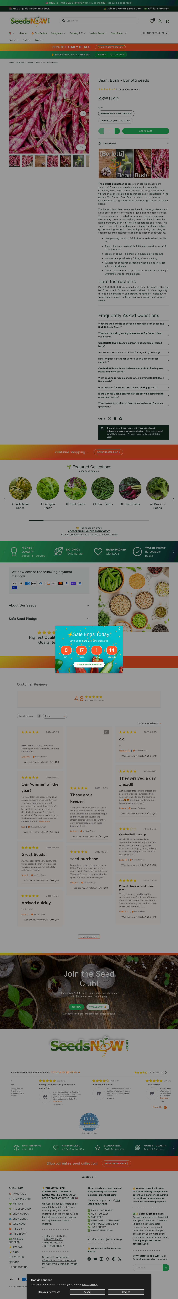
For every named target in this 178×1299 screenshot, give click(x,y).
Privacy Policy (89, 1284)
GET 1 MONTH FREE (111, 672)
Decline (126, 1292)
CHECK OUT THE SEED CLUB (111, 663)
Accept (88, 1292)
